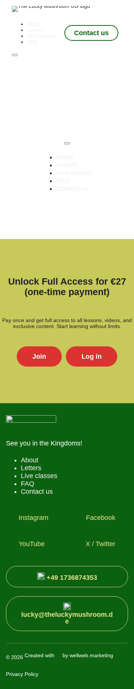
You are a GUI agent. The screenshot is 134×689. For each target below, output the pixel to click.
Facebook (100, 517)
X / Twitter (100, 544)
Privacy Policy (22, 674)
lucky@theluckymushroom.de (67, 618)
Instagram (33, 517)
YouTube (32, 544)
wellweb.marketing (91, 655)
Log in (92, 356)
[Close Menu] (67, 143)
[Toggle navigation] (15, 55)
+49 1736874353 (71, 577)
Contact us (91, 33)
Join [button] (39, 356)
